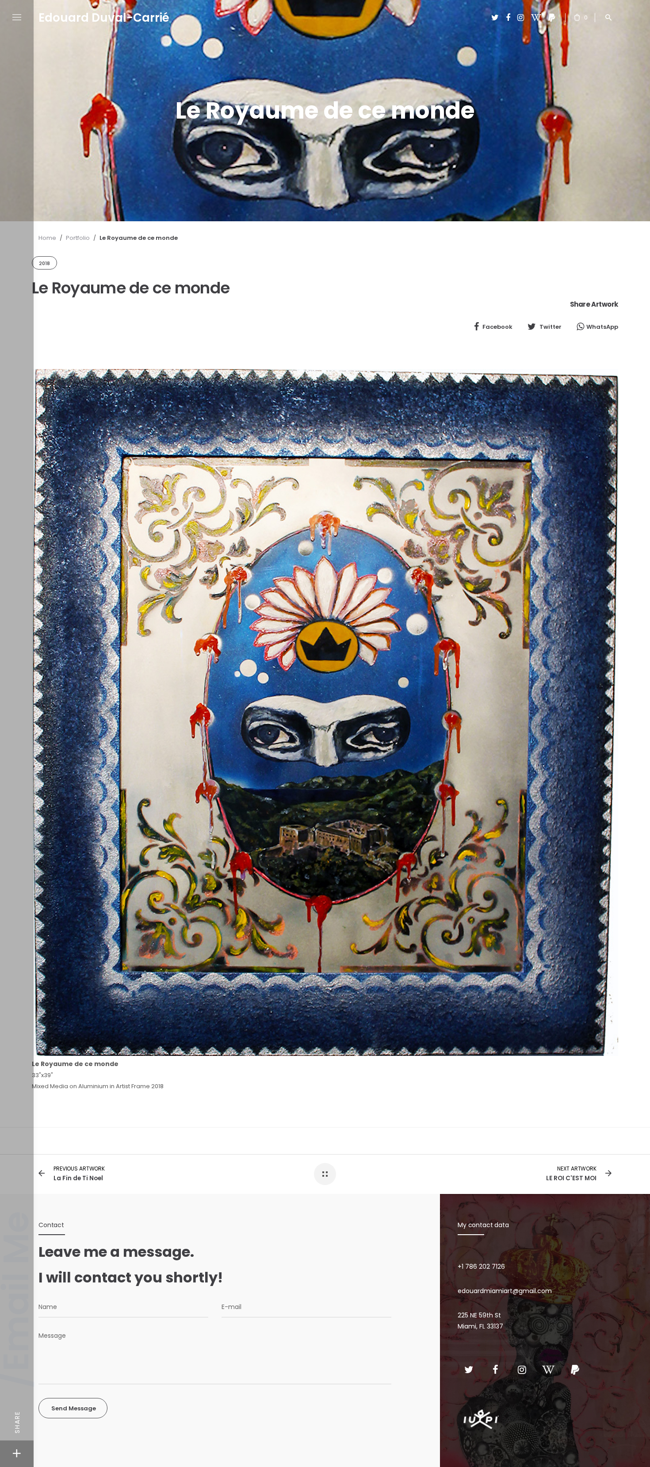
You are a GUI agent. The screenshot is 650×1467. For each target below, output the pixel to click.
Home (47, 238)
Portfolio (78, 238)
